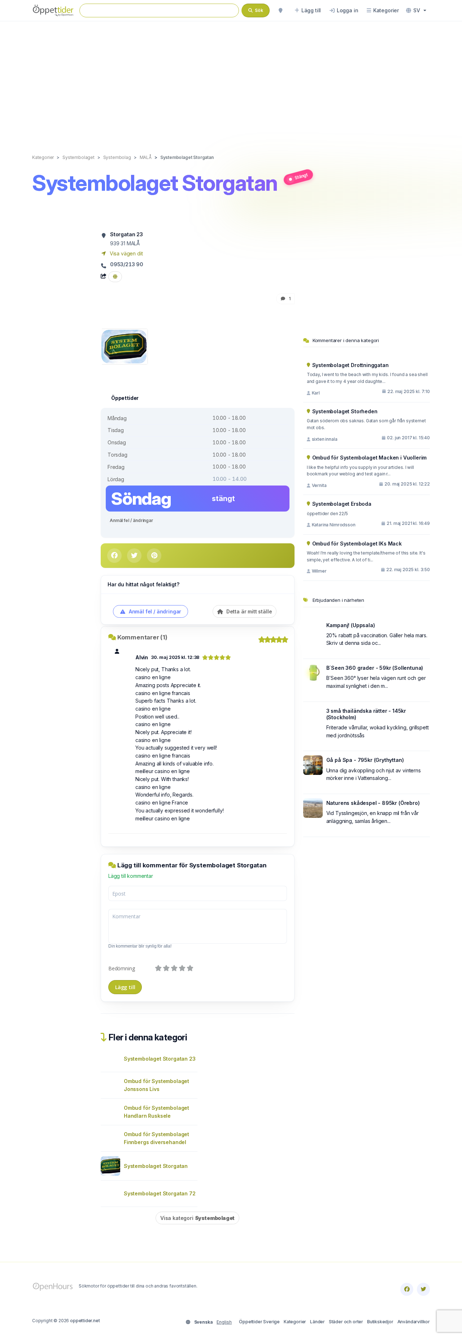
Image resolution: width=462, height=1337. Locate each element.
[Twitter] (423, 1289)
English (224, 1322)
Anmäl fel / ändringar (131, 520)
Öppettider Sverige (259, 1321)
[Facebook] (406, 1289)
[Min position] (280, 10)
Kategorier (295, 1321)
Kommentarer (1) (142, 637)
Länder (317, 1321)
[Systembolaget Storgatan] (124, 346)
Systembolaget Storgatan (156, 1166)
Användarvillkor (413, 1321)
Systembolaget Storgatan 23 (159, 1059)
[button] (416, 10)
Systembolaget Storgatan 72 (159, 1193)
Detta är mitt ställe (248, 611)
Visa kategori (197, 1218)
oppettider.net (85, 1320)
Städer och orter (346, 1321)
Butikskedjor (380, 1321)
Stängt (301, 176)
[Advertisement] (231, 80)
